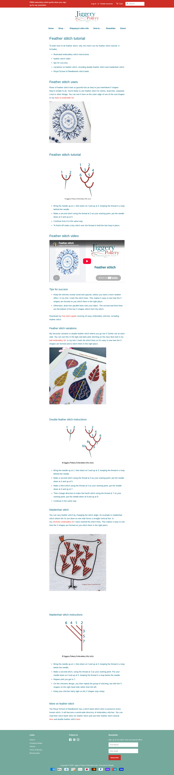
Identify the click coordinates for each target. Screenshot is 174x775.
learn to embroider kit (64, 98)
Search (32, 740)
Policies (32, 746)
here (51, 719)
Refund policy (35, 753)
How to (96, 28)
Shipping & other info (79, 28)
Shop (61, 28)
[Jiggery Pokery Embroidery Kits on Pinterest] (74, 740)
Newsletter (111, 28)
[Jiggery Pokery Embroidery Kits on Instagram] (78, 740)
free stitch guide (69, 316)
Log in (93, 4)
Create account (106, 4)
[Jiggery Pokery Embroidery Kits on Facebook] (70, 740)
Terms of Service (36, 750)
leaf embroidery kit (57, 340)
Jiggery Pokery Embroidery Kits (86, 765)
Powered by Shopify (106, 765)
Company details (36, 743)
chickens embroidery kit (63, 522)
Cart (121, 4)
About (123, 28)
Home (51, 28)
